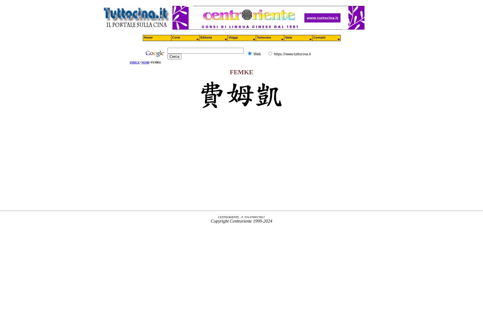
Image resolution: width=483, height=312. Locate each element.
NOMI (145, 62)
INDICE (135, 62)
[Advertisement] (241, 164)
